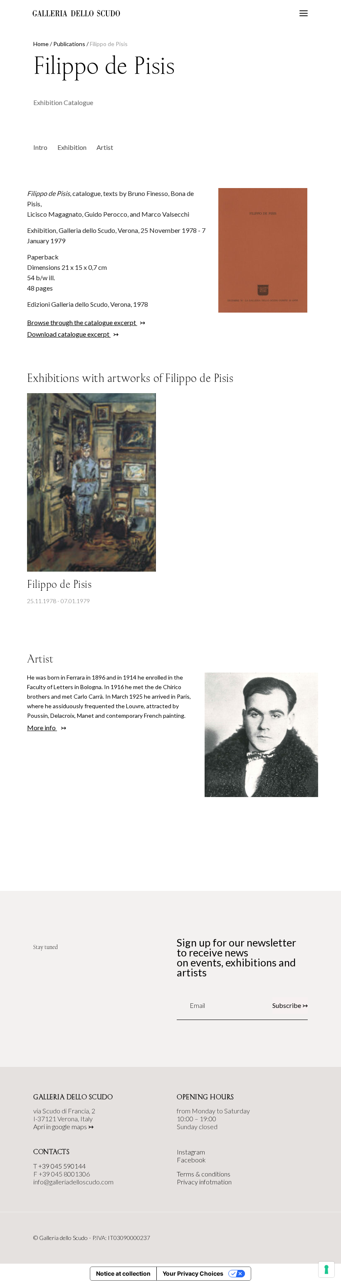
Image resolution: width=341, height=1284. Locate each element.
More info (42, 727)
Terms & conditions (203, 1174)
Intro (40, 147)
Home (41, 43)
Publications (69, 43)
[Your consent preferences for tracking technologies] (326, 1269)
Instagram (191, 1152)
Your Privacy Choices (193, 1273)
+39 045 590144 (62, 1166)
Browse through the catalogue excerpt (82, 322)
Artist (104, 147)
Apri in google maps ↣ (63, 1126)
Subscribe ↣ (290, 1005)
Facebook (191, 1160)
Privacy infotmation (204, 1182)
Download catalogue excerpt (69, 334)
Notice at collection (123, 1273)
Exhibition (71, 147)
